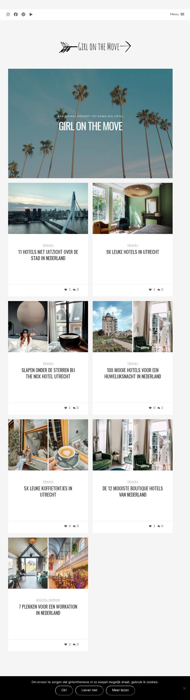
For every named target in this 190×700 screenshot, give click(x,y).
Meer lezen (120, 690)
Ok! (64, 690)
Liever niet (89, 690)
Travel (48, 245)
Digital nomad (48, 599)
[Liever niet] (184, 688)
